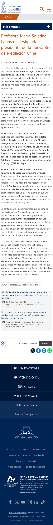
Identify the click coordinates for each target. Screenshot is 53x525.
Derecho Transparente (26, 414)
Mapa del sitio (14, 466)
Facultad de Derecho (17, 512)
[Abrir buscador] (41, 9)
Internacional (28, 378)
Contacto (20, 461)
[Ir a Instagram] (30, 502)
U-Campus (23, 449)
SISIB (23, 521)
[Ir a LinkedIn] (36, 502)
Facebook (38, 350)
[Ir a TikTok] (43, 502)
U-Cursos (10, 449)
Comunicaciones (39, 449)
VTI (27, 521)
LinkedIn (44, 350)
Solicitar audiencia (26, 405)
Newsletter (14, 455)
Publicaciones (28, 368)
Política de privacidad (35, 466)
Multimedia (39, 455)
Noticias (8, 17)
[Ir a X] (17, 502)
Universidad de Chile (36, 521)
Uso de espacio (28, 396)
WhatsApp (49, 350)
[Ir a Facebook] (10, 502)
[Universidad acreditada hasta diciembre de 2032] (26, 484)
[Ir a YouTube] (23, 502)
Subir (3, 343)
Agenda (26, 455)
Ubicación (32, 461)
